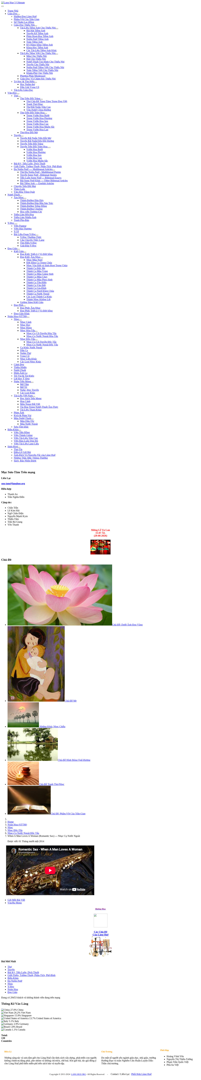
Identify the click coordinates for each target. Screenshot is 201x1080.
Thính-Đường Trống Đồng (33, 206)
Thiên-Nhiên (20, 367)
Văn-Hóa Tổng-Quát (24, 192)
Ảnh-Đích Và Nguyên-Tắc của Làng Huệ (34, 455)
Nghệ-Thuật (14, 194)
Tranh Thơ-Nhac (34, 104)
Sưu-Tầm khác (21, 426)
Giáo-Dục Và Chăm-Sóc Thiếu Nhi (38, 78)
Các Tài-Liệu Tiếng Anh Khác (41, 50)
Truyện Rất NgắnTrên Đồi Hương (37, 141)
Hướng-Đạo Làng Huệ (25, 16)
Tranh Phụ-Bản (21, 220)
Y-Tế (16, 231)
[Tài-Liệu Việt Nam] (34, 396)
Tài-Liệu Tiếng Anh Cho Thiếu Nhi (38, 27)
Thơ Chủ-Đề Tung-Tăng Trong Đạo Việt (46, 101)
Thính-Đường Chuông (31, 209)
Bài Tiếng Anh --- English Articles (37, 183)
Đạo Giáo (12, 248)
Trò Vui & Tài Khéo (24, 375)
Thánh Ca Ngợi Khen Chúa (40, 291)
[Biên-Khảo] (20, 430)
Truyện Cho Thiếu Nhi (37, 64)
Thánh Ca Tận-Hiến (36, 282)
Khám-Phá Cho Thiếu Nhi (39, 73)
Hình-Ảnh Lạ (20, 373)
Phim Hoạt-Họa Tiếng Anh (39, 36)
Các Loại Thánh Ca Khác (39, 296)
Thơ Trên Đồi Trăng (30, 98)
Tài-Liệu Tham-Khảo (30, 409)
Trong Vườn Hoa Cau (37, 124)
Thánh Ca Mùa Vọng (37, 271)
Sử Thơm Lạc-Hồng (24, 22)
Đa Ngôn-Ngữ (15, 981)
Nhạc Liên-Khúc (28, 358)
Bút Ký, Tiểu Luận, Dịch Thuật (29, 163)
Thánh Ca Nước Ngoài (37, 293)
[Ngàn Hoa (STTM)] (28, 317)
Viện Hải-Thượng (23, 228)
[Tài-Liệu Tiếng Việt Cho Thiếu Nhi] (56, 54)
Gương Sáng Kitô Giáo (31, 302)
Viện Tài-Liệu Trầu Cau (26, 438)
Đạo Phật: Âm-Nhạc (30, 308)
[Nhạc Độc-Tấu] (36, 339)
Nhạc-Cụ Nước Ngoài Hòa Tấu (42, 336)
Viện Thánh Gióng (23, 435)
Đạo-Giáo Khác (22, 313)
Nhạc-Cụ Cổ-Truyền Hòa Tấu (41, 333)
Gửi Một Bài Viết (16, 900)
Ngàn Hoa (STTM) (17, 316)
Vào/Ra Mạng (15, 902)
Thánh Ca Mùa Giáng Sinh (39, 274)
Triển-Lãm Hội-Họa (24, 214)
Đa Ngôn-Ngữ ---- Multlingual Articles (33, 169)
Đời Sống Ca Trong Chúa (39, 262)
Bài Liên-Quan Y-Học (25, 234)
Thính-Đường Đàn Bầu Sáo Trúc (36, 203)
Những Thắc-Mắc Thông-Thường (31, 458)
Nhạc (16, 319)
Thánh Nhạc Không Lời (38, 299)
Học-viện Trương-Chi (31, 211)
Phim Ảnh (19, 412)
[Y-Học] (16, 223)
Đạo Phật (18, 305)
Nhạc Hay (25, 325)
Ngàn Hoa (13, 989)
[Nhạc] (20, 320)
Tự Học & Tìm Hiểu (24, 81)
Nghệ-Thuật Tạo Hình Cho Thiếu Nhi (45, 61)
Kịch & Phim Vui (22, 415)
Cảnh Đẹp (19, 364)
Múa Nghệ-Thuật (22, 418)
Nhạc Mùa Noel (34, 259)
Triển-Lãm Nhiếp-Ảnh (25, 217)
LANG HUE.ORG (78, 1074)
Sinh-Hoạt (13, 446)
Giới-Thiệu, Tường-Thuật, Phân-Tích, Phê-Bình (38, 166)
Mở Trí (23, 387)
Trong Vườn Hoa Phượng (39, 118)
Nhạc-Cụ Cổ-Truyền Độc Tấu (41, 342)
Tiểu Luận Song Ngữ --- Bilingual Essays (40, 177)
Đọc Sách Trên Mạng (30, 398)
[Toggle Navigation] (2, 6)
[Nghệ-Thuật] (21, 195)
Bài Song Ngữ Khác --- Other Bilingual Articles (44, 180)
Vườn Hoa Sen (33, 155)
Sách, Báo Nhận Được (25, 460)
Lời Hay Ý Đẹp (22, 378)
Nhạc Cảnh (25, 322)
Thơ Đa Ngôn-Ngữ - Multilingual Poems (40, 172)
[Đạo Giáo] (18, 249)
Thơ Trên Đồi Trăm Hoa (32, 112)
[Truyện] (22, 136)
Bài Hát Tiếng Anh (35, 30)
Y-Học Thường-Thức (30, 237)
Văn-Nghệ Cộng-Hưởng (38, 109)
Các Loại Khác (27, 392)
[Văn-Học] (18, 93)
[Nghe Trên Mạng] (32, 382)
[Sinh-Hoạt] (19, 447)
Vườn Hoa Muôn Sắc (37, 160)
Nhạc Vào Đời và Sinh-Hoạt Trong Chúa (46, 265)
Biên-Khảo (13, 429)
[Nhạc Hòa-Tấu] (36, 331)
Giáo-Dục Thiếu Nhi (24, 25)
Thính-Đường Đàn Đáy (32, 200)
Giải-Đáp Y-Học (28, 245)
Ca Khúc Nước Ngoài (31, 347)
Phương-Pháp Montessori (32, 76)
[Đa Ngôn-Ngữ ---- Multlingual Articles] (53, 170)
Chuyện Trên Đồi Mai (25, 186)
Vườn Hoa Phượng (36, 152)
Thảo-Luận (19, 189)
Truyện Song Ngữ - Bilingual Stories (38, 175)
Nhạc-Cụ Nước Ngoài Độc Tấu (42, 344)
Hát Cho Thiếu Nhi (36, 59)
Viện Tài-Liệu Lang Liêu (26, 443)
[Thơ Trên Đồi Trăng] (41, 99)
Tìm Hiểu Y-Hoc (28, 242)
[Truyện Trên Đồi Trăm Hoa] (49, 147)
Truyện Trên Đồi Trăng (31, 143)
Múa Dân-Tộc (27, 421)
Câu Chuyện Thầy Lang (32, 240)
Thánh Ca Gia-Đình (36, 288)
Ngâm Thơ (25, 353)
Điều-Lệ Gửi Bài (22, 452)
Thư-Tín (18, 449)
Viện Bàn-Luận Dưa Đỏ (26, 441)
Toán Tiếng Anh (34, 42)
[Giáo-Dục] (18, 14)
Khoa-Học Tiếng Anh (37, 47)
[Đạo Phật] (24, 305)
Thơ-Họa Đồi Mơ (29, 132)
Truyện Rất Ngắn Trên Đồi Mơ (35, 138)
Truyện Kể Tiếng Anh (37, 33)
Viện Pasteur (20, 225)
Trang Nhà (13, 10)
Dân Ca (24, 350)
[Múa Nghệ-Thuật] (32, 419)
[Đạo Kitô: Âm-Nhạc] (42, 257)
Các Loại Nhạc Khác (30, 361)
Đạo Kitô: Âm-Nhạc (30, 257)
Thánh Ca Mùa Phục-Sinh (39, 279)
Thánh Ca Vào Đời (36, 285)
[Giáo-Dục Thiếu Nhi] (36, 25)
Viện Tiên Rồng (22, 432)
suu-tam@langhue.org (13, 483)
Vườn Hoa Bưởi (34, 149)
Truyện (17, 135)
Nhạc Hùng (26, 327)
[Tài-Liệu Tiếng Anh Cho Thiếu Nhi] (57, 28)
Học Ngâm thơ (27, 84)
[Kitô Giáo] (25, 252)
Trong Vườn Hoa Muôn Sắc (40, 126)
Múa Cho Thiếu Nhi (36, 56)
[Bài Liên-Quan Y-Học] (37, 235)
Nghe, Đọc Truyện (29, 390)
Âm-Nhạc (19, 197)
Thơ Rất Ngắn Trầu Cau (38, 107)
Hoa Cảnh (25, 401)
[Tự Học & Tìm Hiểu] (35, 82)
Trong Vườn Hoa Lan (37, 129)
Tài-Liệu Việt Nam (23, 395)
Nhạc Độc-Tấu (27, 339)
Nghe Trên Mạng (22, 381)
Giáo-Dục (12, 13)
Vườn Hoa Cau (34, 158)
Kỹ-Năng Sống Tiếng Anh (39, 44)
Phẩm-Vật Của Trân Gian (26, 19)
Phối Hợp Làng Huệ (141, 1074)
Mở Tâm (24, 384)
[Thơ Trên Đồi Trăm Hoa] (45, 113)
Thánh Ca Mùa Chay (36, 276)
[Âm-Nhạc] (25, 198)
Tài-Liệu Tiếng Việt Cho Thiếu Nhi (37, 53)
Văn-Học (12, 92)
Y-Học (11, 223)
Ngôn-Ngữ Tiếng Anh (37, 39)
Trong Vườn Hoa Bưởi (37, 115)
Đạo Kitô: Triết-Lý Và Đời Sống (36, 254)
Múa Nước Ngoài (29, 424)
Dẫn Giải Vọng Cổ (29, 87)
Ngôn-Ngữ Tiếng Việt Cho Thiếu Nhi (45, 67)
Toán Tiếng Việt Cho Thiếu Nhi (42, 70)
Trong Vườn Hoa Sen (37, 121)
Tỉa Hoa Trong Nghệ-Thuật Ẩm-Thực (39, 407)
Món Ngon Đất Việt (30, 404)
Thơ (16, 95)
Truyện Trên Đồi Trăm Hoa (34, 146)
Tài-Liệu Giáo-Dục (23, 90)
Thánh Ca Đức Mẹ (35, 268)
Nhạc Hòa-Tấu (27, 330)
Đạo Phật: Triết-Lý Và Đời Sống (36, 310)
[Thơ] (19, 96)
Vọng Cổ (24, 356)
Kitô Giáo (19, 251)
